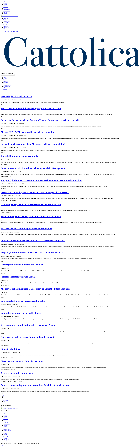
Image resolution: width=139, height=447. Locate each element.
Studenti (5, 13)
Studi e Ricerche (7, 9)
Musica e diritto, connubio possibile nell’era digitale (26, 228)
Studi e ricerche (7, 422)
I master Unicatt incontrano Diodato (19, 276)
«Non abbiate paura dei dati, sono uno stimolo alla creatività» (31, 216)
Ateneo (5, 1)
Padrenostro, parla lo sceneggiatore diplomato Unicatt (27, 337)
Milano (5, 3)
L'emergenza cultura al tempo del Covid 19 (22, 264)
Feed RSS (5, 434)
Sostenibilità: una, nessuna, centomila (19, 156)
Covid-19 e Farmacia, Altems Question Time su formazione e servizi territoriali (40, 120)
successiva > (6, 400)
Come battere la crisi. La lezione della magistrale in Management (33, 168)
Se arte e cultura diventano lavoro (17, 373)
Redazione (5, 24)
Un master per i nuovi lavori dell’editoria (21, 313)
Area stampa (6, 27)
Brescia (5, 4)
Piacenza (5, 5)
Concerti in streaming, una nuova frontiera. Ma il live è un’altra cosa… (36, 385)
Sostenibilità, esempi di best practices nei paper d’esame (28, 325)
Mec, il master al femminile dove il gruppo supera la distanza (31, 108)
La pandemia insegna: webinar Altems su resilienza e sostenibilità (33, 144)
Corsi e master (6, 424)
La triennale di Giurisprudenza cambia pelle (23, 301)
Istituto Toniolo (6, 429)
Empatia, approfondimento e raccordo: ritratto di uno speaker (31, 252)
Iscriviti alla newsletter (6, 405)
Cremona (5, 7)
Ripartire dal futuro (10, 349)
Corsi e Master (6, 11)
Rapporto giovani (7, 430)
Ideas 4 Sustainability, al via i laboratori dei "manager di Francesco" (35, 192)
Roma (4, 8)
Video (4, 28)
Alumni (5, 12)
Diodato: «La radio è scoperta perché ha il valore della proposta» (33, 240)
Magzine (5, 433)
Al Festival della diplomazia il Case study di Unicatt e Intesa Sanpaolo (35, 288)
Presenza (5, 431)
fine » (4, 401)
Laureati (5, 425)
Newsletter (5, 26)
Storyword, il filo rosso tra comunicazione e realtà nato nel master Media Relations (41, 180)
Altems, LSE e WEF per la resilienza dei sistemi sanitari (28, 132)
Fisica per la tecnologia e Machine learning (22, 361)
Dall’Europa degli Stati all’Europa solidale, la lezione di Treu (31, 204)
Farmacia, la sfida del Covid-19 (16, 96)
